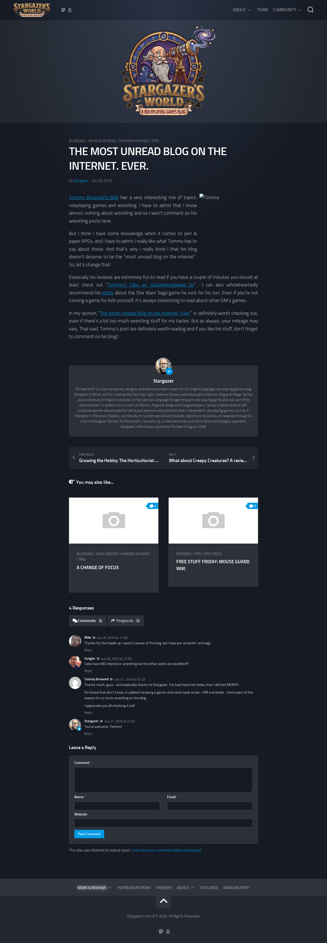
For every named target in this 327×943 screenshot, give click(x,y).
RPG (155, 141)
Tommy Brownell (96, 679)
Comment (83, 763)
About (239, 9)
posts (107, 293)
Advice (183, 887)
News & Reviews (102, 141)
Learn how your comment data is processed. (167, 850)
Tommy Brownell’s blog (93, 197)
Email (172, 797)
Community (284, 9)
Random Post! (236, 887)
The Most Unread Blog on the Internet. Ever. (145, 313)
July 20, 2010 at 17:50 (112, 638)
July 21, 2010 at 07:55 (119, 721)
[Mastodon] (63, 10)
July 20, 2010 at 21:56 (116, 658)
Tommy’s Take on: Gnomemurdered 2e (151, 285)
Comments (89, 620)
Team (262, 9)
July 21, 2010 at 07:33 (129, 679)
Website (80, 814)
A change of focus (98, 567)
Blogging (77, 141)
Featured (209, 887)
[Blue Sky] (70, 10)
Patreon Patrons (134, 887)
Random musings (134, 141)
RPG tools (213, 554)
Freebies (184, 554)
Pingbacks (127, 620)
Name (80, 797)
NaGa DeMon (107, 554)
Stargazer (81, 180)
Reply (88, 650)
